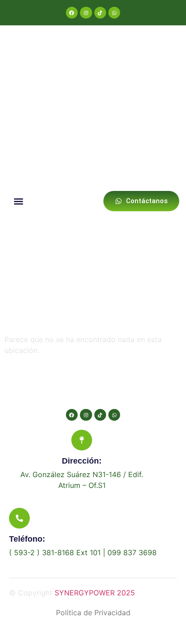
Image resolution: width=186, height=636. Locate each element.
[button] (18, 201)
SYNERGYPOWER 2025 (95, 592)
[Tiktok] (100, 13)
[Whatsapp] (114, 13)
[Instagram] (86, 13)
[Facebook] (72, 13)
